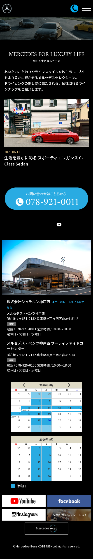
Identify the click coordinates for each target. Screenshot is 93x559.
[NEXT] (71, 385)
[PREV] (22, 385)
